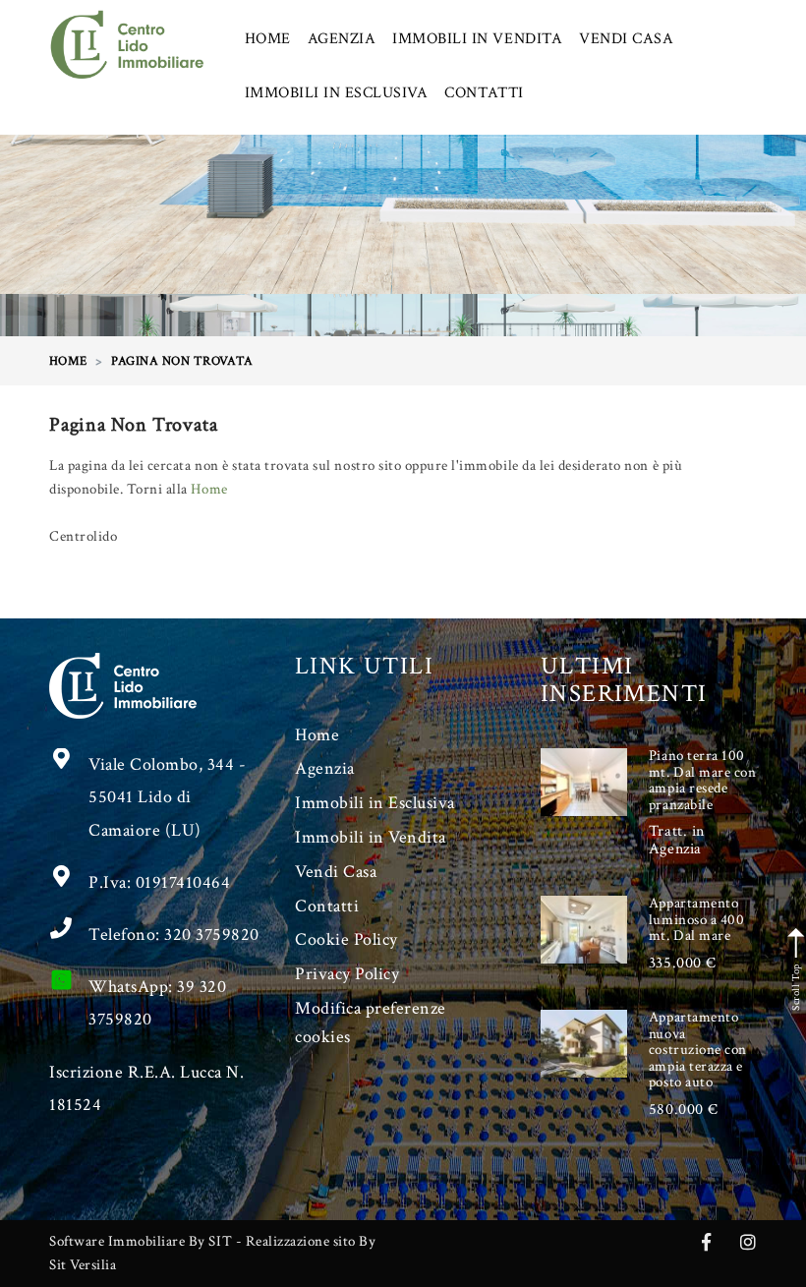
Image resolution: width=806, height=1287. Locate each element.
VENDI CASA (626, 39)
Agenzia (325, 768)
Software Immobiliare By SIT (140, 1241)
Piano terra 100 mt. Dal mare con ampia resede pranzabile (702, 780)
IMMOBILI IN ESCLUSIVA (337, 93)
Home (209, 489)
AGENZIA (342, 39)
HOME (268, 39)
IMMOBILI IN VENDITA (477, 39)
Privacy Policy (347, 974)
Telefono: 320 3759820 (173, 934)
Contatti (327, 906)
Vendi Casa (335, 871)
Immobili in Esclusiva (375, 802)
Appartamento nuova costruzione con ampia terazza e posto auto (698, 1049)
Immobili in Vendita (370, 837)
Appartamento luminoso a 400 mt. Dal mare (696, 919)
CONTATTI (483, 93)
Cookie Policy (346, 939)
